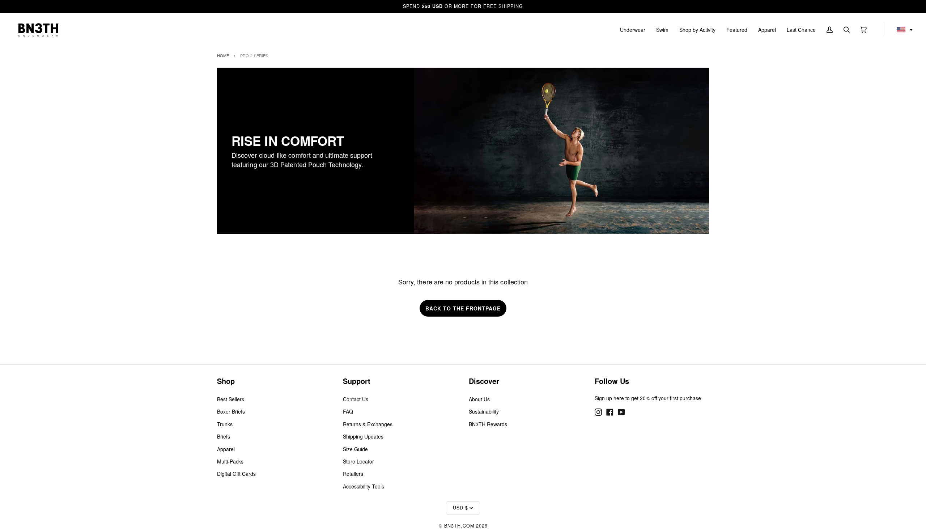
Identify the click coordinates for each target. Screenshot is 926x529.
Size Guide (355, 449)
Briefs (223, 436)
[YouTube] (621, 411)
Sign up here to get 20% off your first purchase (648, 398)
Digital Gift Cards (236, 473)
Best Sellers (230, 399)
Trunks (225, 424)
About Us (479, 399)
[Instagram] (598, 411)
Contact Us (355, 399)
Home (223, 55)
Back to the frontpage (463, 308)
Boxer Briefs (231, 411)
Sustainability (484, 411)
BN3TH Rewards (488, 424)
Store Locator (358, 461)
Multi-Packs (230, 461)
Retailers (353, 473)
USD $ (460, 507)
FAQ (348, 411)
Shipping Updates (363, 436)
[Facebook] (609, 411)
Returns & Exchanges (367, 424)
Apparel (226, 449)
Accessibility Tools (363, 486)
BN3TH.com (459, 525)
